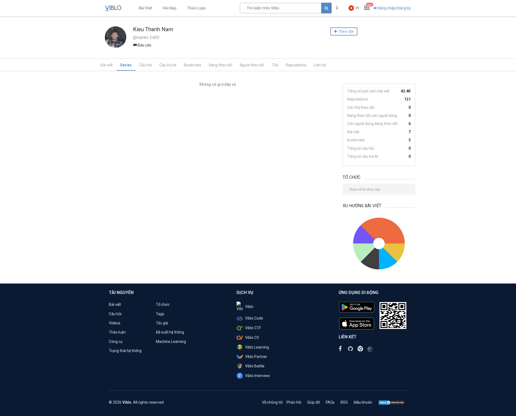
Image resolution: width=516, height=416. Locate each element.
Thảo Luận (196, 8)
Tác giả (162, 323)
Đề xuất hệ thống (170, 332)
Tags (160, 314)
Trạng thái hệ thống (125, 351)
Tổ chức (163, 304)
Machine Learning (171, 341)
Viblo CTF (253, 328)
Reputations (296, 65)
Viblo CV (252, 337)
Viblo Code (254, 318)
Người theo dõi (252, 65)
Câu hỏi (145, 65)
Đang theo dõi (220, 65)
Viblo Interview (257, 376)
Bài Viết (145, 8)
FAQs (330, 402)
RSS (344, 402)
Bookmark (192, 65)
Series (126, 65)
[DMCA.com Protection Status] (391, 402)
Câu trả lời (167, 65)
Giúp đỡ (313, 402)
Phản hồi (293, 402)
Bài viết (107, 65)
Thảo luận (117, 332)
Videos (114, 323)
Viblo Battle (254, 366)
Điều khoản (363, 402)
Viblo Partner (256, 356)
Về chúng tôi (272, 402)
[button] (354, 8)
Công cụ (116, 341)
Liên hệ (320, 65)
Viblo (249, 306)
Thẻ (275, 65)
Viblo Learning (257, 347)
